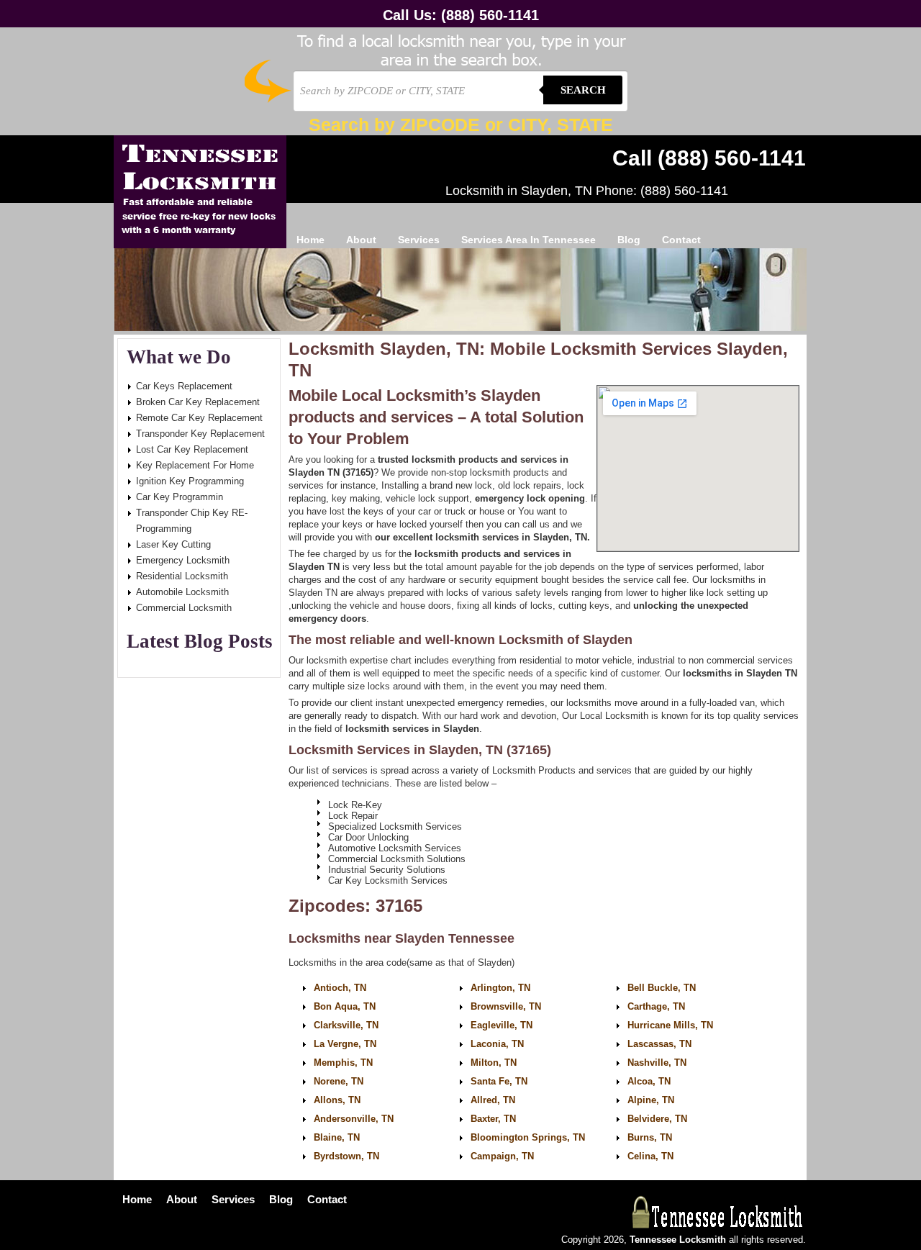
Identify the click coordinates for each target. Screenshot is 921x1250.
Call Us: (461, 15)
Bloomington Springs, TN (528, 1137)
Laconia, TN (497, 1043)
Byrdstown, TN (346, 1156)
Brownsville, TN (506, 1006)
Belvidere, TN (657, 1118)
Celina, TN (650, 1156)
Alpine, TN (650, 1100)
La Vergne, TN (345, 1043)
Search (583, 90)
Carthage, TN (656, 1006)
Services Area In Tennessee (528, 239)
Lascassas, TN (659, 1043)
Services (419, 239)
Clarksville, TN (346, 1025)
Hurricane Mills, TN (670, 1025)
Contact (681, 239)
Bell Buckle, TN (661, 987)
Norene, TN (338, 1081)
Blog (628, 239)
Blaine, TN (337, 1137)
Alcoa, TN (649, 1081)
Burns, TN (649, 1137)
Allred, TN (493, 1100)
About (361, 239)
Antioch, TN (340, 987)
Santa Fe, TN (499, 1081)
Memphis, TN (343, 1062)
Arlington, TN (500, 987)
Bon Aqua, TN (345, 1006)
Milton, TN (494, 1062)
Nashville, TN (656, 1062)
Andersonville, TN (354, 1118)
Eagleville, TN (501, 1025)
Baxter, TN (493, 1118)
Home (310, 239)
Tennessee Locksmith (200, 191)
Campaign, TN (502, 1156)
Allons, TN (337, 1100)
